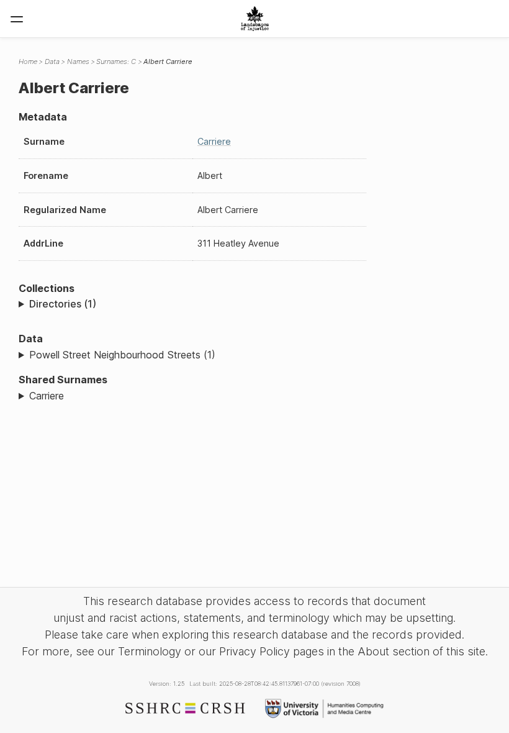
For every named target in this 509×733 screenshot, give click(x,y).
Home (28, 61)
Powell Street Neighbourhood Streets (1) (122, 354)
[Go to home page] (255, 18)
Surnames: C (116, 61)
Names (78, 61)
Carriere (214, 141)
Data (52, 61)
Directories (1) (62, 304)
